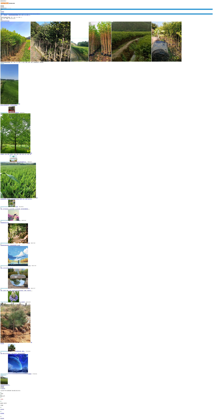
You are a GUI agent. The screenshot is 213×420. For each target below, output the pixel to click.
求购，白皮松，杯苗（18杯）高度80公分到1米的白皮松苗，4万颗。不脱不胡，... (16, 290)
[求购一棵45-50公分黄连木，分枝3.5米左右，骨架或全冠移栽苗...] (0, 352)
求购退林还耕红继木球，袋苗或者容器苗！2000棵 (10, 245)
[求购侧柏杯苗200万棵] (0, 221)
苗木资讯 (4, 13)
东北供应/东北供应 (4, 112)
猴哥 (29, 288)
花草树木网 (9, 390)
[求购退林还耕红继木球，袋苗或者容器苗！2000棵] (0, 244)
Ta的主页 (2, 386)
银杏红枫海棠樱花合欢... (22, 161)
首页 (1, 13)
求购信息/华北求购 (4, 220)
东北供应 (30, 13)
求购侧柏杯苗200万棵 (4, 222)
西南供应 (38, 13)
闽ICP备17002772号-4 (16, 390)
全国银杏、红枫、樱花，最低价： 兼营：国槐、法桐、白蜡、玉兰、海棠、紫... (16, 154)
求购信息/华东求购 (4, 288)
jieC (20, 220)
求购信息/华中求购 (4, 265)
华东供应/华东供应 (4, 206)
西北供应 (34, 13)
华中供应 (27, 13)
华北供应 (23, 13)
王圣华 (16, 206)
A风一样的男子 (22, 302)
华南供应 (19, 13)
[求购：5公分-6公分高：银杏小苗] (0, 266)
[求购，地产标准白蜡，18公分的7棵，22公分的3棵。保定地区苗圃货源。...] (0, 207)
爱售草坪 (17, 112)
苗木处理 (8, 13)
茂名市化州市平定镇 (5, 20)
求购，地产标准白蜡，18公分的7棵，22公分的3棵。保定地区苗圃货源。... (15, 208)
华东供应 (15, 13)
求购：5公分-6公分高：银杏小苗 (6, 267)
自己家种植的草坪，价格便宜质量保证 (8, 105)
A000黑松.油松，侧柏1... (20, 351)
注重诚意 (30, 373)
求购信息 (12, 13)
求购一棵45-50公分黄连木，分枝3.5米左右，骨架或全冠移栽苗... (13, 353)
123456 (29, 265)
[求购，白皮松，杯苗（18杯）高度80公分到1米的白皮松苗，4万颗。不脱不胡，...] (0, 289)
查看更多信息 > (3, 375)
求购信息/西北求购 (4, 302)
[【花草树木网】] (7, 4)
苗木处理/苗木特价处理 (5, 161)
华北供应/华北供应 (4, 351)
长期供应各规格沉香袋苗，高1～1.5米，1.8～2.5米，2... (19, 15)
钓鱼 (29, 243)
